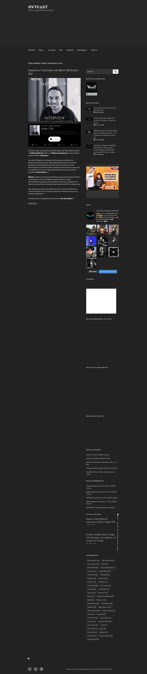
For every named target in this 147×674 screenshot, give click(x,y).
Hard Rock (103, 582)
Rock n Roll (92, 632)
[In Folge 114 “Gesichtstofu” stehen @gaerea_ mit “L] (91, 252)
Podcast (91, 621)
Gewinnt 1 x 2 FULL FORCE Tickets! (97, 455)
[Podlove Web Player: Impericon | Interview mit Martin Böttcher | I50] (54, 135)
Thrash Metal (93, 639)
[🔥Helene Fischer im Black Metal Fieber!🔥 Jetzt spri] (102, 252)
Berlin (105, 564)
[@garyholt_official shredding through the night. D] (113, 230)
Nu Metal (101, 614)
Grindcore (103, 578)
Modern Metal (109, 610)
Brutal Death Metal (107, 567)
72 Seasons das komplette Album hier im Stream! (102, 468)
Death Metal (105, 571)
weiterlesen (32, 203)
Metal (90, 600)
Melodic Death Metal (105, 596)
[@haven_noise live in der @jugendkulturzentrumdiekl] (113, 241)
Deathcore (92, 571)
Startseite (31, 50)
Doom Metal (92, 575)
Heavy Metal (92, 585)
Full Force (91, 578)
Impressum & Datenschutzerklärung (78, 669)
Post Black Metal (105, 621)
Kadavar (91, 593)
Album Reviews (108, 560)
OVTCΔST (38, 7)
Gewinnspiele (81, 50)
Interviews (51, 50)
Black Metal (92, 567)
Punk (104, 625)
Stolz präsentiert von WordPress (101, 669)
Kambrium (103, 593)
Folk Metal (105, 575)
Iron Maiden (104, 589)
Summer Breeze (105, 636)
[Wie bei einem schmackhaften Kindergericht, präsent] (91, 263)
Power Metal (92, 625)
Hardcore (91, 582)
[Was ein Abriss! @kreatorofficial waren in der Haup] (91, 241)
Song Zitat (92, 636)
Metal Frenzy (107, 603)
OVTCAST (92, 618)
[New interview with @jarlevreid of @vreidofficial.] (102, 241)
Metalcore (101, 600)
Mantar (91, 596)
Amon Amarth (93, 564)
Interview (91, 589)
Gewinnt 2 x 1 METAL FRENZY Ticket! (98, 458)
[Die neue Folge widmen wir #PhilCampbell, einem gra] (113, 252)
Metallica (91, 607)
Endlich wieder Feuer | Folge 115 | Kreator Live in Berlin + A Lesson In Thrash (105, 120)
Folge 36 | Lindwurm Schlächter (105, 507)
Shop (60, 50)
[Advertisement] (74, 27)
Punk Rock (92, 628)
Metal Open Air (105, 607)
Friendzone (70, 50)
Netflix (90, 614)
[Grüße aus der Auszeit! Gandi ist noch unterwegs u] (91, 230)
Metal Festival (93, 603)
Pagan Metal (105, 618)
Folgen (41, 50)
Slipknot (104, 632)
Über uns (94, 50)
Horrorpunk (106, 585)
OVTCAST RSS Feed (93, 514)
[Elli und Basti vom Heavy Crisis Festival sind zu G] (102, 230)
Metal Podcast (93, 610)
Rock (103, 628)
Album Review (93, 560)
